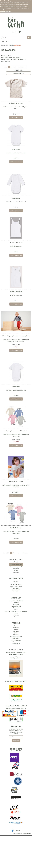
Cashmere (16, 602)
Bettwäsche (16, 631)
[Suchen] (29, 37)
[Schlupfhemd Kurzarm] (16, 88)
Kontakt (16, 562)
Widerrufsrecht (16, 588)
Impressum (16, 581)
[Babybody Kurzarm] (16, 513)
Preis (18, 70)
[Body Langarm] (16, 183)
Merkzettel (16, 572)
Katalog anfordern (16, 658)
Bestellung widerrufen (16, 564)
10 (18, 73)
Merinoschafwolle (16, 606)
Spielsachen (16, 638)
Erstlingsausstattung (16, 636)
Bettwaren (16, 629)
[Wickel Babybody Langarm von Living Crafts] (16, 321)
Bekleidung (16, 634)
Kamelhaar (16, 604)
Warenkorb (16, 568)
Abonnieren (16, 740)
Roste (16, 625)
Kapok (16, 609)
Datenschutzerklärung (16, 584)
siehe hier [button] (3, 10)
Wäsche (16, 633)
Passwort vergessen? (16, 566)
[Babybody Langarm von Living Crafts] (16, 416)
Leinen (16, 613)
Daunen (16, 617)
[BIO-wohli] (16, 22)
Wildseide (16, 615)
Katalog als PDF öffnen (16, 654)
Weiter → (23, 67)
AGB (16, 583)
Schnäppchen (16, 643)
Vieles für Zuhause (16, 640)
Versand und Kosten (16, 586)
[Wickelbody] (16, 372)
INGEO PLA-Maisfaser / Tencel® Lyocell (16, 611)
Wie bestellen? (16, 590)
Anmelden (14, 31)
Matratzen (16, 627)
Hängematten (16, 642)
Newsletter (16, 592)
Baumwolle (16, 608)
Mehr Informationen (16, 117)
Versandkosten (27, 833)
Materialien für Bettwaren (16, 600)
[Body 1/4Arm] (16, 135)
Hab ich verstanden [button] (5, 11)
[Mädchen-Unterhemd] (16, 228)
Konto (16, 570)
